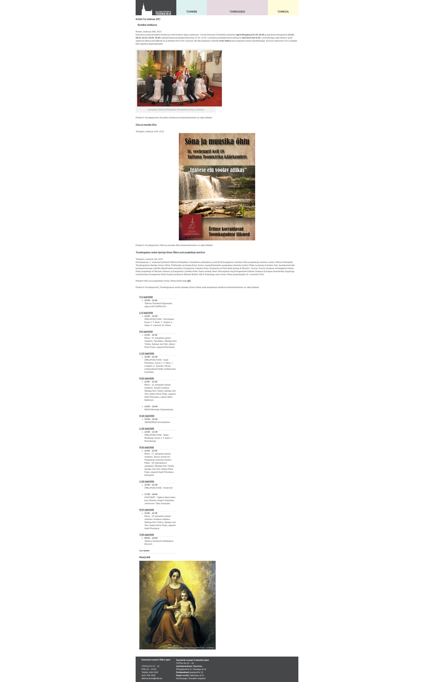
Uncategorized (151, 117)
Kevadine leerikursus (147, 24)
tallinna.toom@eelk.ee (155, 41)
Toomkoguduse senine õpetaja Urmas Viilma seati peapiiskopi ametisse (170, 252)
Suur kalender (144, 550)
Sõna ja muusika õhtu (146, 124)
